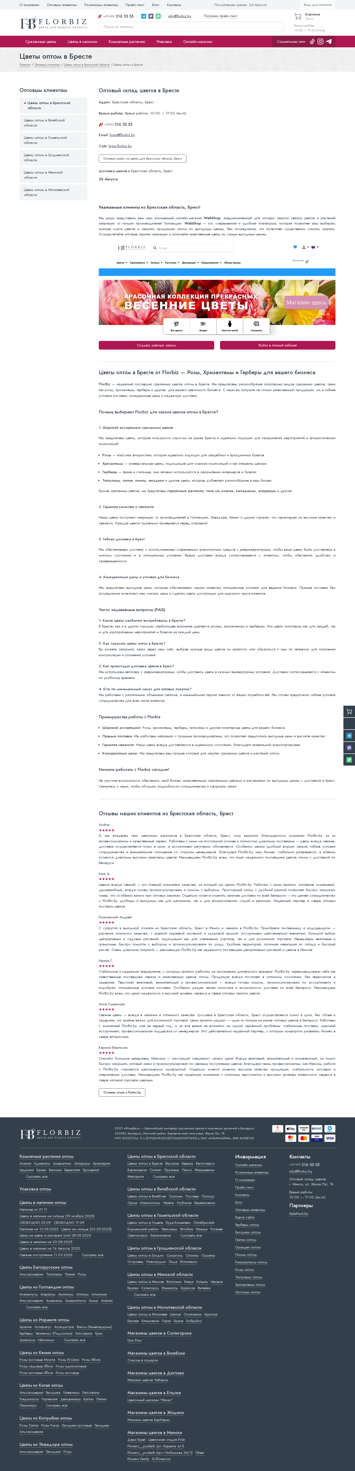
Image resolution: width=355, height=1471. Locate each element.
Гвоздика (53, 1392)
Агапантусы (29, 1294)
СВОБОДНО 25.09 (35, 1222)
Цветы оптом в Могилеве (147, 1314)
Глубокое (184, 1202)
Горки (166, 1320)
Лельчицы (169, 1229)
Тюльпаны (54, 1274)
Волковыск (188, 1261)
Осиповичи (193, 1314)
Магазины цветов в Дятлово (156, 1373)
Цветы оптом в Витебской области (44, 123)
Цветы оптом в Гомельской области (45, 140)
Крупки (133, 1288)
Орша (132, 1202)
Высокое (172, 1163)
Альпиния (99, 1294)
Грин (98, 1333)
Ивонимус (46, 1340)
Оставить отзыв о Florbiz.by (122, 1092)
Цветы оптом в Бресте (145, 1163)
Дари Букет (137, 1439)
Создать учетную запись (156, 345)
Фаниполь (170, 1288)
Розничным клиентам (101, 4)
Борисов (188, 1288)
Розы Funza (50, 1425)
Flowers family (138, 1459)
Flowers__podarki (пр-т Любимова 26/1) (160, 1452)
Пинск (187, 1170)
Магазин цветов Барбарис (149, 1419)
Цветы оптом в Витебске (147, 1196)
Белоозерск (205, 1163)
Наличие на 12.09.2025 (39, 1229)
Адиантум (42, 1163)
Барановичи (137, 1170)
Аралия (26, 1327)
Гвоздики (102, 1425)
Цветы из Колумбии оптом (46, 1418)
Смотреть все (37, 1176)
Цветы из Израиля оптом (44, 1320)
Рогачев (216, 1229)
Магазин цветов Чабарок (148, 1380)
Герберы (26, 1333)
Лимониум (28, 1405)
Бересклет (72, 1170)
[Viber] (151, 16)
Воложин (174, 1281)
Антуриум (82, 1163)
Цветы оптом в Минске (146, 1281)
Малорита (136, 1176)
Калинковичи (160, 1235)
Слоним (192, 1255)
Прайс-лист (135, 4)
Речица (201, 1229)
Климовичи (150, 1320)
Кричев (133, 1320)
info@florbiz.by (179, 16)
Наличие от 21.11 (33, 1209)
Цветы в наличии (82, 41)
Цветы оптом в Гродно (146, 1255)
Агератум (48, 1294)
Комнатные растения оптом (46, 1157)
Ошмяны (208, 1255)
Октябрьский (204, 1222)
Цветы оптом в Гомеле (145, 1222)
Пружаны (171, 1170)
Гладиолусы (29, 1399)
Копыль (202, 1281)
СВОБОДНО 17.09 (69, 1222)
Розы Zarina (29, 1425)
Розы (82, 1274)
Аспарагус (43, 1327)
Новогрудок (156, 1261)
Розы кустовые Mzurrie (37, 1359)
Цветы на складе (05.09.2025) (86, 1229)
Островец (135, 1261)
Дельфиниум (70, 1399)
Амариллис (62, 1163)
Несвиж (217, 1281)
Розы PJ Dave (68, 1359)
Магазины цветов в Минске (155, 1433)
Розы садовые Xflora (36, 1366)
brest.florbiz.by (120, 146)
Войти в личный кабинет (278, 345)
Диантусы (27, 1340)
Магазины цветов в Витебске (156, 1353)
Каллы (88, 1399)
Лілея (199, 1452)
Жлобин (186, 1229)
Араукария (101, 1163)
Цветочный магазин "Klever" (150, 1400)
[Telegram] (143, 16)
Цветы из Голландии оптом (47, 1287)
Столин (155, 1170)
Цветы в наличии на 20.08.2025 (46, 1242)
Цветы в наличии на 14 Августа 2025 (50, 1248)
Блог (155, 4)
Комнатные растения (127, 41)
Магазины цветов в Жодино (156, 1413)
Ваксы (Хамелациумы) (94, 1327)
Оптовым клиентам (62, 4)
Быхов (178, 1320)
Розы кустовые (67, 1372)
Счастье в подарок (143, 1360)
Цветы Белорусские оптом (46, 1267)
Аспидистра (64, 1327)
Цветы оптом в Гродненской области (46, 158)
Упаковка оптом (35, 1189)
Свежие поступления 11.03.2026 (46, 1255)
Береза (187, 1163)
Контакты (174, 4)
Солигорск (150, 1288)
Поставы (192, 1196)
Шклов (175, 1314)
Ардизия (27, 1170)
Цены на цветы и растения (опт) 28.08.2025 (55, 1235)
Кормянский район (143, 1229)
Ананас (107, 1300)
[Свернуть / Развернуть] (81, 105)
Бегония (55, 1170)
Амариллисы (75, 1300)
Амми (93, 1300)
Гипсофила (83, 1333)
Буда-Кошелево (178, 1222)
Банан (41, 1170)
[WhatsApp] (158, 16)
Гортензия (49, 1399)
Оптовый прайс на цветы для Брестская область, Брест (142, 158)
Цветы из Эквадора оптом (46, 1445)
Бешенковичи (204, 1202)
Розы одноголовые (71, 1366)
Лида (173, 1261)
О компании (29, 4)
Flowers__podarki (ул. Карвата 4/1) (156, 1446)
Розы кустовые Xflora (36, 1372)
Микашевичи (204, 1170)
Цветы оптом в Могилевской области (46, 192)
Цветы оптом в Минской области (43, 175)
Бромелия (91, 1170)
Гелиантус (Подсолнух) (54, 1333)
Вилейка (204, 1288)
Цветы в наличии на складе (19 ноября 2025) (57, 1216)
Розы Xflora (91, 1359)
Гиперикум (71, 1392)
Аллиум (82, 1294)
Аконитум (65, 1294)
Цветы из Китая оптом (41, 1385)
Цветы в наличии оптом (43, 1203)
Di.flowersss (161, 1459)
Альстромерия (31, 1392)
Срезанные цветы (40, 41)
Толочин (176, 1196)
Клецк (188, 1281)
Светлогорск (138, 1235)
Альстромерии (31, 1274)
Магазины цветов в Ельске (154, 1393)
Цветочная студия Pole (167, 1439)
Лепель (168, 1202)
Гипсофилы (90, 1392)
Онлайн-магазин (197, 41)
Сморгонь (175, 1255)
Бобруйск (194, 1320)
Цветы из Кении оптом (42, 1353)
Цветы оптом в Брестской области (49, 105)
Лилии (70, 1274)
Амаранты (54, 1300)
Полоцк (208, 1196)
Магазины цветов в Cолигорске (160, 1333)
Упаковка (164, 41)
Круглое (211, 1314)
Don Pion (135, 1340)
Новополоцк (150, 1202)
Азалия (25, 1163)
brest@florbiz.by (122, 135)
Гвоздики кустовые (77, 1425)
